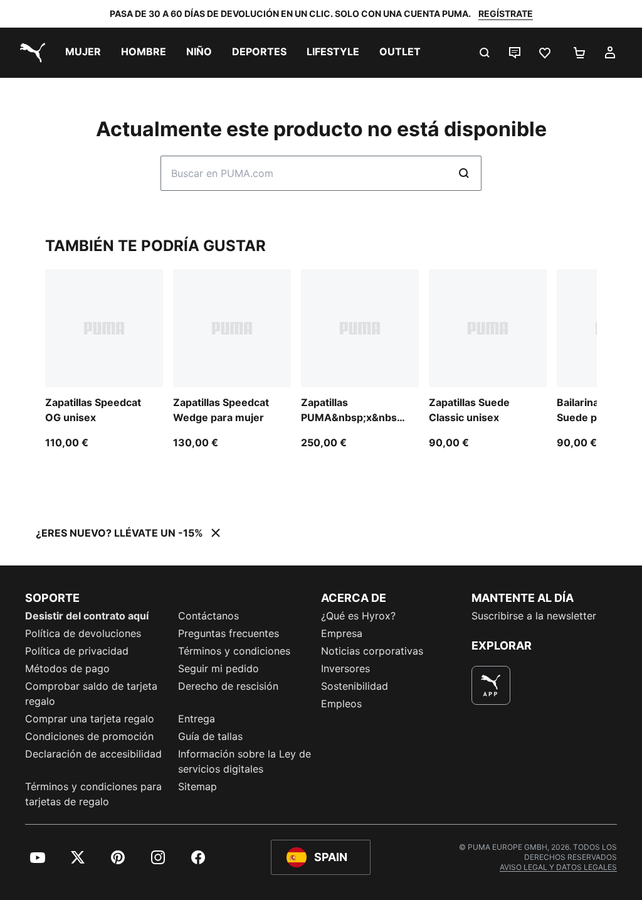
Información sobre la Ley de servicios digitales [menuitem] (244, 761)
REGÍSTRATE (505, 13)
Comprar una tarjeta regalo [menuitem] (89, 718)
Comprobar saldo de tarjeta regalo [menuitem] (91, 693)
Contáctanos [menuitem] (208, 615)
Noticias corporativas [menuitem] (372, 651)
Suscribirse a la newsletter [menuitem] (533, 615)
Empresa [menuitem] (341, 633)
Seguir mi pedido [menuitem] (218, 668)
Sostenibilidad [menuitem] (354, 686)
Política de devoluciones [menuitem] (83, 633)
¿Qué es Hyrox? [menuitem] (358, 615)
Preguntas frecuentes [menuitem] (228, 633)
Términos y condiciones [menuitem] (234, 651)
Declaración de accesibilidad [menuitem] (93, 753)
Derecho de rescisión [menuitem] (228, 686)
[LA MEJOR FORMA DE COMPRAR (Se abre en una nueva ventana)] (490, 685)
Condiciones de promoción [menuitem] (89, 736)
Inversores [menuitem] (345, 668)
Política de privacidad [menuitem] (77, 651)
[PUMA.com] (30, 52)
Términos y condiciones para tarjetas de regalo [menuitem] (93, 794)
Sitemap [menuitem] (197, 786)
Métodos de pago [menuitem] (67, 668)
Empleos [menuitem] (341, 703)
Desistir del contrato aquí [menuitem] (87, 615)
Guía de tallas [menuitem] (210, 736)
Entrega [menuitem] (196, 718)
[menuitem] (83, 52)
